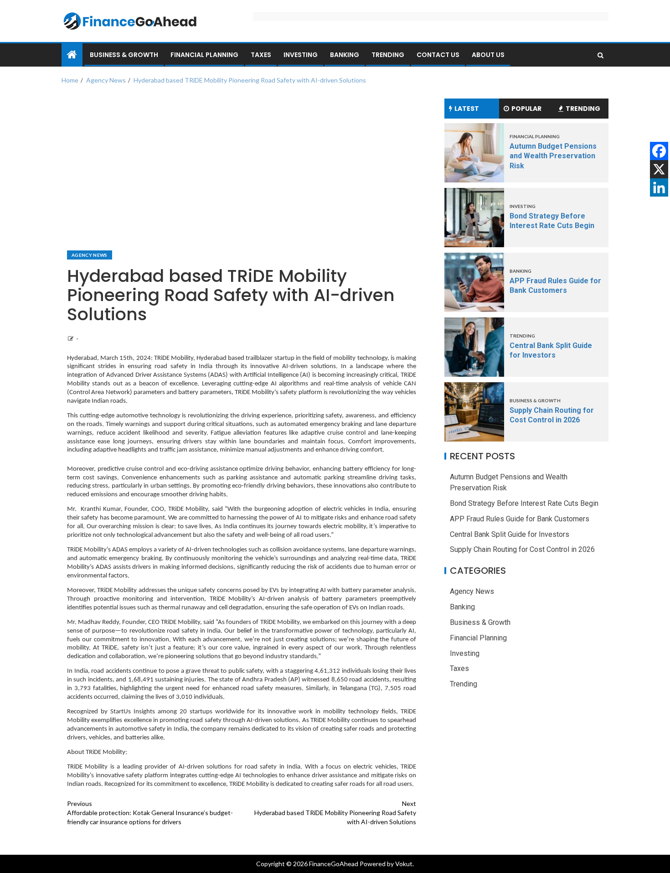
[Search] (600, 55)
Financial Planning (204, 54)
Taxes (261, 54)
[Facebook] (659, 151)
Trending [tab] (583, 108)
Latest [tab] (466, 108)
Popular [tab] (526, 108)
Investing (300, 54)
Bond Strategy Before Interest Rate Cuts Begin (524, 503)
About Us (488, 54)
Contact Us (438, 54)
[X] (659, 169)
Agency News (90, 255)
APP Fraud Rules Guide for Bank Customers (519, 518)
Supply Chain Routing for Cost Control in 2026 (522, 549)
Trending (387, 54)
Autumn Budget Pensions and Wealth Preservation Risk (553, 156)
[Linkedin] (659, 187)
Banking (344, 54)
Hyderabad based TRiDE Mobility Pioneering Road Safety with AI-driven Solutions (335, 813)
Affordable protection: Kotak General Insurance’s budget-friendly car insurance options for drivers (150, 813)
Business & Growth (124, 54)
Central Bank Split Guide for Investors (509, 534)
